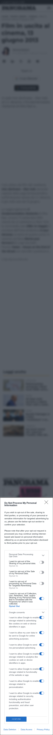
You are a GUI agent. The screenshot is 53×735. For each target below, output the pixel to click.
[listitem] (26, 555)
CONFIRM (16, 719)
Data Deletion (10, 729)
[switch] (41, 562)
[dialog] (26, 616)
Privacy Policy (43, 729)
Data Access (26, 729)
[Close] (47, 503)
